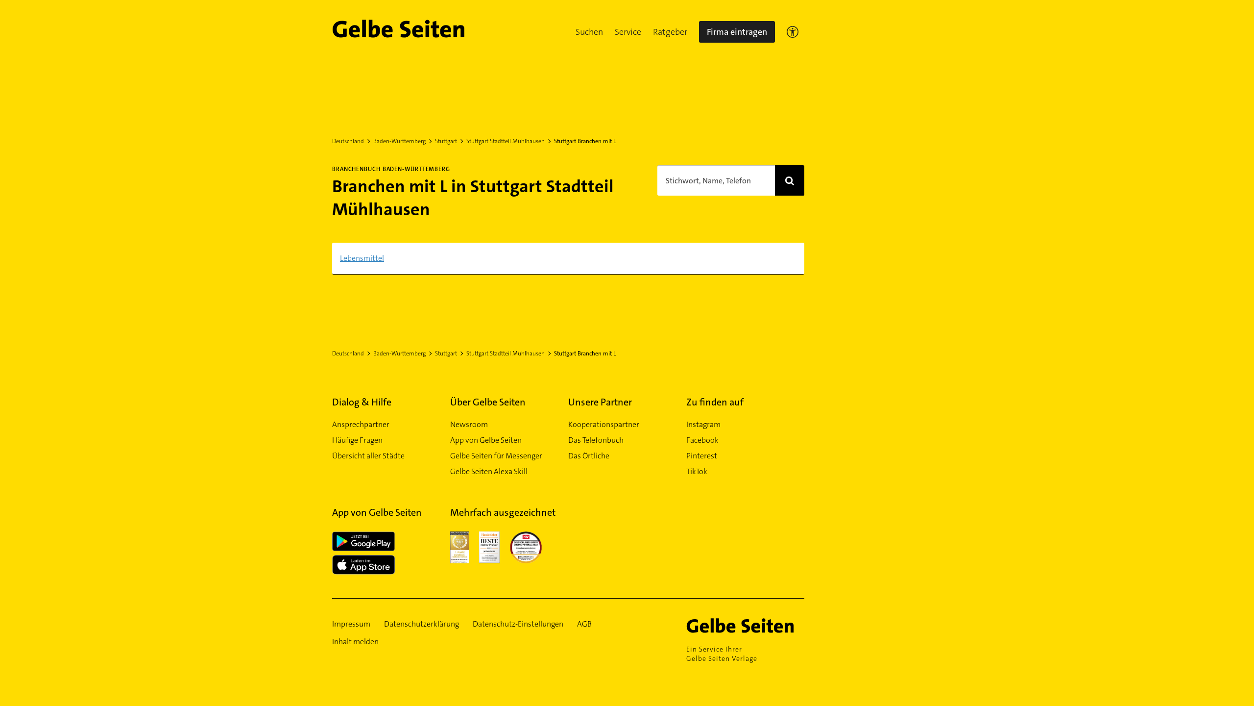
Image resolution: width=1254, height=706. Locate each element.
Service (628, 32)
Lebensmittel (362, 258)
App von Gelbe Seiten (486, 440)
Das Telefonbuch (596, 440)
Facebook (702, 440)
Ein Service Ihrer (721, 654)
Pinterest (701, 456)
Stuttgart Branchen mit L (585, 141)
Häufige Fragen (357, 440)
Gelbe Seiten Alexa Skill (489, 471)
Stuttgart (446, 141)
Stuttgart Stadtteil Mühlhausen (505, 141)
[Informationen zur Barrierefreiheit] (792, 32)
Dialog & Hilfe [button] (361, 402)
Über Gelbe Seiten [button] (488, 402)
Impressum (351, 624)
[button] (589, 32)
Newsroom (469, 424)
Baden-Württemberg (399, 141)
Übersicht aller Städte (368, 456)
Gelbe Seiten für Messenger (496, 456)
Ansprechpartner (360, 424)
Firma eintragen (737, 32)
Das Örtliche (588, 456)
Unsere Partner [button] (600, 402)
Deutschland (348, 141)
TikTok (696, 471)
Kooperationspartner (603, 424)
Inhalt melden (355, 641)
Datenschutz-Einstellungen (518, 624)
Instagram (703, 424)
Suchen (589, 32)
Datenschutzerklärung (421, 624)
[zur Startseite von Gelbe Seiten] (745, 625)
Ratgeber (670, 32)
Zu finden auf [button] (715, 402)
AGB (584, 624)
